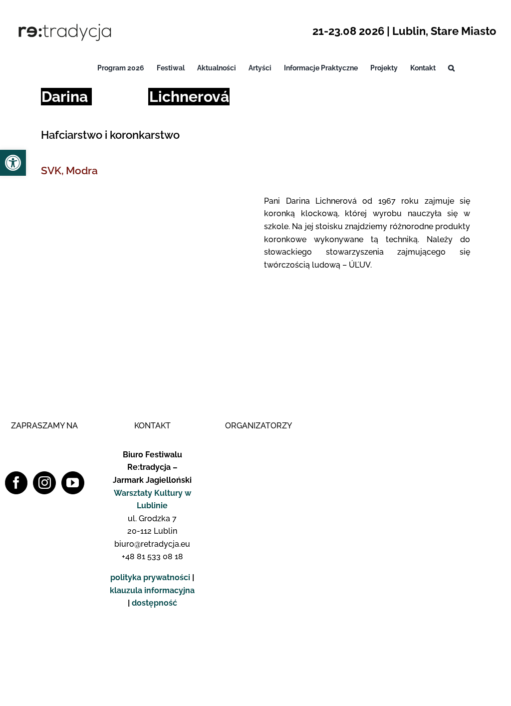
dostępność (154, 603)
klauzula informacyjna (152, 590)
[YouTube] (72, 482)
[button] (451, 68)
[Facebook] (16, 482)
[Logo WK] (258, 444)
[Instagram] (44, 482)
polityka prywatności (150, 577)
